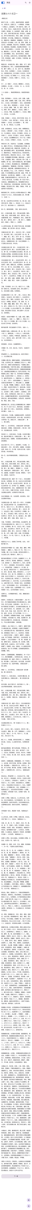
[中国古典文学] (3, 2)
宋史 (8, 3)
